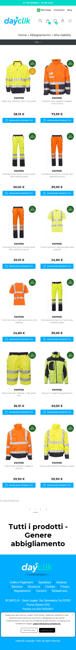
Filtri (37, 42)
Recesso (17, 586)
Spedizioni (44, 582)
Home (22, 35)
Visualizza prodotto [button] (21, 120)
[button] (73, 615)
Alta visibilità (62, 35)
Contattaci (59, 10)
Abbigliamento (40, 35)
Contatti (41, 591)
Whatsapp (46, 10)
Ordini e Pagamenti (21, 582)
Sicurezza (34, 586)
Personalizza (29, 630)
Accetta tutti (47, 630)
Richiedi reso (60, 591)
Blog (69, 10)
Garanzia (61, 582)
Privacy (65, 586)
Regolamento (22, 591)
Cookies (50, 586)
